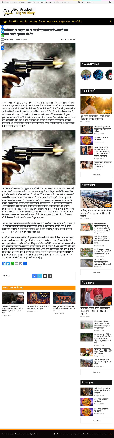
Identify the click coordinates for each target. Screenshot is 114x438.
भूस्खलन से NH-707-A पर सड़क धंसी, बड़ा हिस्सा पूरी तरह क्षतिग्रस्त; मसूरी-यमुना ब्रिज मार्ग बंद (103, 338)
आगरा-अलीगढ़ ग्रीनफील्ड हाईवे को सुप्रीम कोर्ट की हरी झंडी (102, 262)
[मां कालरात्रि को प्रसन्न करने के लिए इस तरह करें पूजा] (38, 298)
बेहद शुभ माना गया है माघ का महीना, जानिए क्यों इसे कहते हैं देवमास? (64, 308)
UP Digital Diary (8, 39)
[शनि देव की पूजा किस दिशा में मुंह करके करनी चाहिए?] (86, 130)
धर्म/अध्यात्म (64, 21)
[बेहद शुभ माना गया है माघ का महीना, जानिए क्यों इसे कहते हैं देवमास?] (64, 298)
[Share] (2, 48)
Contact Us (65, 2)
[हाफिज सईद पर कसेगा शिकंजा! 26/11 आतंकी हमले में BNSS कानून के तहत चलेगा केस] (13, 298)
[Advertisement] (96, 42)
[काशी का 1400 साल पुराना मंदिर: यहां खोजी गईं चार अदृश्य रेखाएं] (86, 252)
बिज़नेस (42, 21)
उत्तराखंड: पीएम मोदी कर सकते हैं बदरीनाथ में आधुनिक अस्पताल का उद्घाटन (95, 311)
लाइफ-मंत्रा (52, 21)
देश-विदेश (13, 21)
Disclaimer (57, 2)
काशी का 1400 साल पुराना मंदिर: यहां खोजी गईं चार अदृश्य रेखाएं (102, 251)
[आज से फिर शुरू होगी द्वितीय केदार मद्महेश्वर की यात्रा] (86, 363)
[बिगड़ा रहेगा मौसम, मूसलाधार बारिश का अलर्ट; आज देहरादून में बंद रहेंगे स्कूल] (86, 325)
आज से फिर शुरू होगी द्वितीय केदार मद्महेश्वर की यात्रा (103, 361)
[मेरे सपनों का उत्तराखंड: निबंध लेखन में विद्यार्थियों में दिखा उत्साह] (86, 352)
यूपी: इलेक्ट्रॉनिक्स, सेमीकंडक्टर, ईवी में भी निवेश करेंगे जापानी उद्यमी (102, 239)
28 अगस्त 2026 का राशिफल (101, 138)
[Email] (2, 39)
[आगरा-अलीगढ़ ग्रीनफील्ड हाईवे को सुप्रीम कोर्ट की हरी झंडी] (86, 263)
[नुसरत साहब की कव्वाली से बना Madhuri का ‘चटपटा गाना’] (86, 165)
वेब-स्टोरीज (77, 21)
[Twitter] (2, 31)
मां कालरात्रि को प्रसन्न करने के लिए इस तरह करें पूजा (38, 307)
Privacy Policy (31, 2)
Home (110, 434)
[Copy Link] (2, 44)
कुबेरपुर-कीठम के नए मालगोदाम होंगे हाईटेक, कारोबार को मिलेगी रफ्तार (96, 213)
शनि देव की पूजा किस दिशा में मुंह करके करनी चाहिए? (102, 129)
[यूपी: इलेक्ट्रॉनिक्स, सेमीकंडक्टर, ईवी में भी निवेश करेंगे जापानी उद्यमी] (86, 240)
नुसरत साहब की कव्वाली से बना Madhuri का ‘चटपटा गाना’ (103, 164)
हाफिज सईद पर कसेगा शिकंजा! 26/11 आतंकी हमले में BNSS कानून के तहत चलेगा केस (12, 309)
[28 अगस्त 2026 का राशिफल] (86, 140)
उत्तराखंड (33, 21)
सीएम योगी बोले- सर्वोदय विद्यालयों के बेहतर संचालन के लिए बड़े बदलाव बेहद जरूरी (102, 227)
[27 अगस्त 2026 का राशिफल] (86, 412)
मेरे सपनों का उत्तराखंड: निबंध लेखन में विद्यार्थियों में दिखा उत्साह (103, 351)
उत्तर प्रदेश (24, 21)
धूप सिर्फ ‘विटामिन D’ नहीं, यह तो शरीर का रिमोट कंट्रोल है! (95, 117)
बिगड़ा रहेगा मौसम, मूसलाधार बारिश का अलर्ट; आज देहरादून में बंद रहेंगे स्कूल (102, 324)
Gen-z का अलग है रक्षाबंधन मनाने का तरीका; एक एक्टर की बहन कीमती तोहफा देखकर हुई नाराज (102, 151)
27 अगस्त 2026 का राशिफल (101, 410)
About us (22, 2)
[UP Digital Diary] (19, 11)
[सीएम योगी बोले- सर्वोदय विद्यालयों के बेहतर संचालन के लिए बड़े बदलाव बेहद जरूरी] (86, 227)
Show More (96, 174)
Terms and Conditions (44, 2)
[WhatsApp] (2, 35)
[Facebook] (2, 27)
